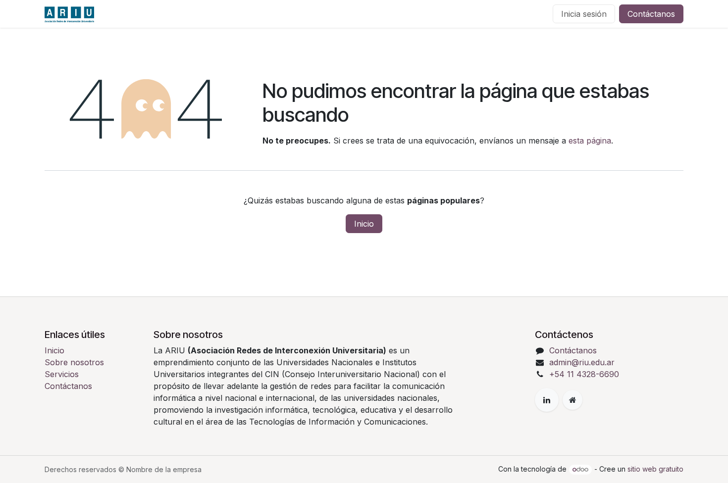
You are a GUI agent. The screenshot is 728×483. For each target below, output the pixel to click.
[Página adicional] (572, 400)
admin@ (564, 362)
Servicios (62, 374)
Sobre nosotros (74, 362)
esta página (590, 140)
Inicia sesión (584, 14)
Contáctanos (651, 14)
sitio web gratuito (655, 469)
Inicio (364, 224)
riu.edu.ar (597, 362)
